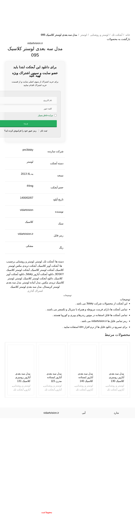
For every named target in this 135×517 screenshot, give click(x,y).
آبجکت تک (116, 34)
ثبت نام (43, 130)
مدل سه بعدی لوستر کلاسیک (26, 286)
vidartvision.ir (35, 43)
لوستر (83, 34)
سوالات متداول (13, 426)
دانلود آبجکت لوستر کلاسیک (38, 278)
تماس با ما (53, 426)
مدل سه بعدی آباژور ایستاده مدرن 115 (54, 377)
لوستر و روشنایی (98, 34)
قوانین (42, 426)
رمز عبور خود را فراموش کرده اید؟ (20, 130)
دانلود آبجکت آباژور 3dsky (40, 274)
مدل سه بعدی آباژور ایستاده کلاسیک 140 (85, 377)
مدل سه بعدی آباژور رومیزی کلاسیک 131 (22, 377)
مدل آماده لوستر (32, 282)
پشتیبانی (127, 430)
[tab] (67, 295)
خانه (127, 34)
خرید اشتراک (30, 426)
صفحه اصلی (68, 426)
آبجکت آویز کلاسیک (48, 265)
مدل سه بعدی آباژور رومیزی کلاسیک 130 (116, 377)
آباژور (121, 389)
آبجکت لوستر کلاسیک (42, 269)
